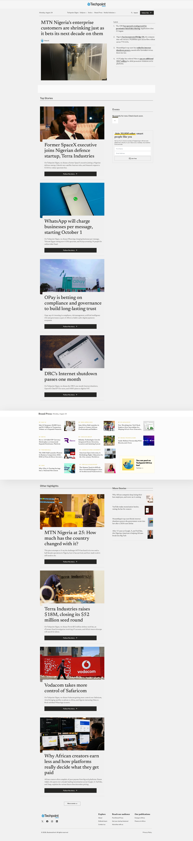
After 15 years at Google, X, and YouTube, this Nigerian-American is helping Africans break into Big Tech (127, 533)
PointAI (46, 40)
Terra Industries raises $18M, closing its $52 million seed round (67, 615)
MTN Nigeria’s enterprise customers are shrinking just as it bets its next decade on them (72, 28)
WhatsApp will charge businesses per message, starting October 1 (68, 227)
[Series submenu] (92, 12)
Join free (134, 158)
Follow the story (69, 174)
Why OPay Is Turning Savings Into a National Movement (49, 469)
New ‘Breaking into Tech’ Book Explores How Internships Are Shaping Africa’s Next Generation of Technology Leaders (130, 427)
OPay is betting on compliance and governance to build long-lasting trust (73, 303)
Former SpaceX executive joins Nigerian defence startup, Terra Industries (70, 151)
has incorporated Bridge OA (133, 37)
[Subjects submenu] (86, 12)
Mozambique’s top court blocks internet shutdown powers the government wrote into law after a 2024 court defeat (128, 521)
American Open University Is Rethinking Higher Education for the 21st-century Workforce (91, 455)
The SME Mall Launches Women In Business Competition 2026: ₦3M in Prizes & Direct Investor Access (50, 455)
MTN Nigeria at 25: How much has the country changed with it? (70, 538)
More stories (72, 804)
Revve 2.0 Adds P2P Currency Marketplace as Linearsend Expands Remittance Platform (49, 442)
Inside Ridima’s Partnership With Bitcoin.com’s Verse (130, 442)
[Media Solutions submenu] (115, 12)
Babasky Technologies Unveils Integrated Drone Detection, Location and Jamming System (89, 442)
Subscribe (145, 13)
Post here (138, 468)
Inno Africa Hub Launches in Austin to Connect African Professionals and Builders (89, 427)
